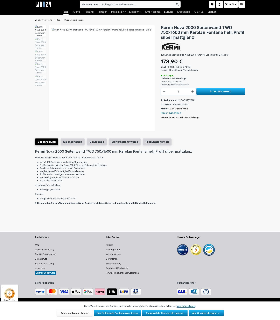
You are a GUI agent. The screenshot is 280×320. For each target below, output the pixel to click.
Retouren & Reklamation (117, 268)
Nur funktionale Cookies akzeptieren (117, 313)
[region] (95, 78)
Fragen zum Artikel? (171, 113)
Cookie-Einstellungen (45, 254)
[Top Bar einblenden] (241, 4)
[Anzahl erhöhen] (193, 91)
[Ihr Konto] (219, 4)
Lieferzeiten (112, 259)
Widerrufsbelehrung (44, 249)
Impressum (40, 268)
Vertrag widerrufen (46, 273)
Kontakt (109, 245)
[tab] (46, 141)
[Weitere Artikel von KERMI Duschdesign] (171, 46)
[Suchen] (177, 4)
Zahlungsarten (113, 249)
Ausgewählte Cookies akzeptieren (165, 313)
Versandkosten (113, 254)
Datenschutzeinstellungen (75, 313)
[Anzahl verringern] (164, 91)
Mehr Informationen (186, 306)
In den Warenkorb (220, 91)
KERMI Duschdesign (178, 108)
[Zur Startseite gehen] (43, 4)
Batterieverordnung (44, 263)
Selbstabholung (113, 263)
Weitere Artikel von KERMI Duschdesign (180, 117)
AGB (37, 245)
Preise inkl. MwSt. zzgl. (179, 70)
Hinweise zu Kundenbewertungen (122, 273)
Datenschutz (41, 259)
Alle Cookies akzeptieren (206, 313)
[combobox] (137, 4)
